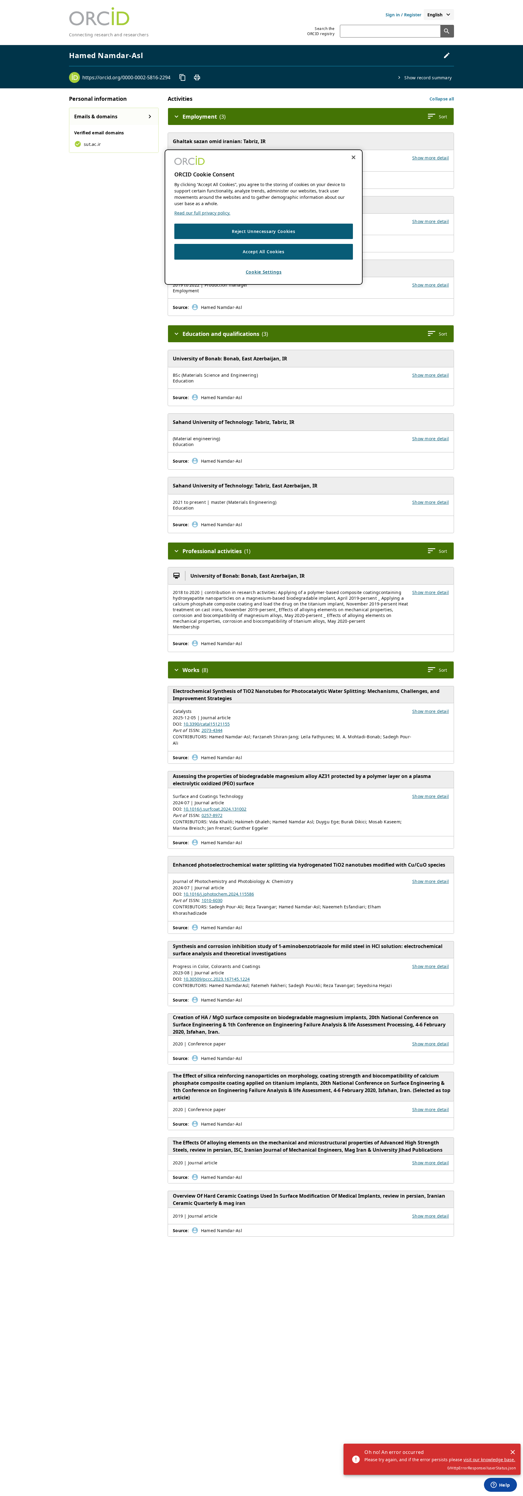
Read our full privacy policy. (202, 213)
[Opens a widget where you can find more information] (500, 1485)
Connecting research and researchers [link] (109, 35)
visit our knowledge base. (489, 1459)
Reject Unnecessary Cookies (263, 232)
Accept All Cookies (264, 252)
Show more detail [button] (430, 158)
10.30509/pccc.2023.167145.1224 (216, 979)
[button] (441, 99)
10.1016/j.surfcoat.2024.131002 (214, 809)
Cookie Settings (264, 272)
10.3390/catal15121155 (206, 724)
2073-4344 (212, 730)
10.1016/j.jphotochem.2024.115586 (218, 894)
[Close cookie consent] (353, 157)
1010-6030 (212, 900)
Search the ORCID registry (320, 31)
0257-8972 (212, 815)
